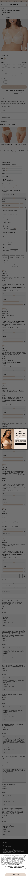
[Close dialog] (26, 430)
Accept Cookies (16, 874)
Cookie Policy (17, 864)
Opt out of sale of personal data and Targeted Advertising (15, 867)
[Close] (25, 855)
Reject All (15, 870)
